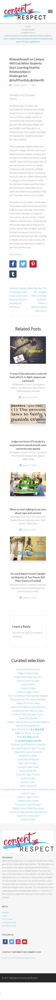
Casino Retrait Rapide (28, 759)
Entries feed (7, 919)
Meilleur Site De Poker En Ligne (28, 710)
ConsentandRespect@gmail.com (21, 958)
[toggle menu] (50, 11)
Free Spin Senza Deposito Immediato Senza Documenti (28, 789)
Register (5, 912)
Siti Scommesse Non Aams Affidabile (28, 699)
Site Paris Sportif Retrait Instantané (28, 744)
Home (28, 27)
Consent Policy (28, 33)
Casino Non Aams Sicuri (28, 815)
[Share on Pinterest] (33, 264)
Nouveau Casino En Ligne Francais (28, 748)
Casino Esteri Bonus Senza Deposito (28, 706)
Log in (4, 915)
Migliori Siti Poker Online (28, 703)
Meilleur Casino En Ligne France (28, 714)
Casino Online (28, 684)
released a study (24, 113)
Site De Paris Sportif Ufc (28, 725)
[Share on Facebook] (13, 264)
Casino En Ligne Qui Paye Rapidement (28, 811)
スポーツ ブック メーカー (28, 733)
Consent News (28, 30)
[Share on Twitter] (23, 264)
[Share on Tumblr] (13, 274)
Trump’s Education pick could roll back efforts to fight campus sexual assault (28, 377)
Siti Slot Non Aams (28, 755)
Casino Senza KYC (28, 770)
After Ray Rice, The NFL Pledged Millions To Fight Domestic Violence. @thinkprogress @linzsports (37, 299)
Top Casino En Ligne (28, 763)
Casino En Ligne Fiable (28, 766)
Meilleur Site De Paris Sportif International (28, 721)
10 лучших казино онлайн (28, 740)
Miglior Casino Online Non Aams (28, 808)
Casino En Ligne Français (28, 774)
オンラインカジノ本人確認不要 (28, 729)
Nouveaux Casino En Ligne (28, 804)
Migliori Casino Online (28, 673)
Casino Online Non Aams (28, 669)
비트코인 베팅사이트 (28, 736)
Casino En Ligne (28, 688)
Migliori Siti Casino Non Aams (28, 751)
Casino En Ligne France (28, 691)
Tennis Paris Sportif (28, 718)
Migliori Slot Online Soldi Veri (28, 676)
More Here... (15, 254)
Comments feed (9, 922)
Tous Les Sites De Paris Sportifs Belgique (28, 695)
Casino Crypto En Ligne (28, 680)
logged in (29, 632)
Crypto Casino (28, 781)
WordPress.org (9, 925)
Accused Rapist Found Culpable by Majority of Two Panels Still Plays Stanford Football (28, 577)
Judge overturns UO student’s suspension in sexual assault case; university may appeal (28, 445)
